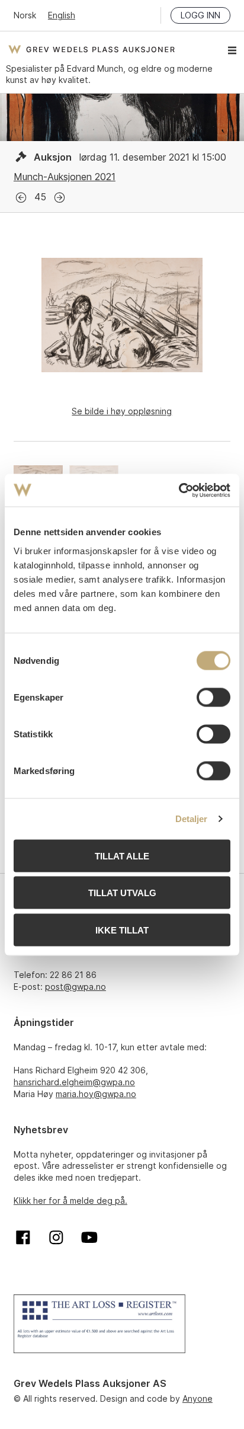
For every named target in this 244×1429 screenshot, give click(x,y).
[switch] (213, 697)
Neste (59, 197)
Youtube (89, 1237)
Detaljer (191, 819)
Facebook (23, 1237)
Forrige (21, 197)
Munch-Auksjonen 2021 (64, 177)
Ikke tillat (122, 930)
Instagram (56, 1237)
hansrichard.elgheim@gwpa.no (74, 1082)
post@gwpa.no (75, 987)
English (61, 15)
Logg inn (200, 15)
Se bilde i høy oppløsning (122, 411)
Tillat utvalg (122, 893)
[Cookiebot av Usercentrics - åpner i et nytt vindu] (178, 490)
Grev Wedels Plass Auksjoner (91, 49)
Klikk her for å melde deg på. (70, 1200)
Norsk (25, 15)
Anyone (197, 1398)
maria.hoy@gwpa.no (96, 1094)
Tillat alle (122, 856)
